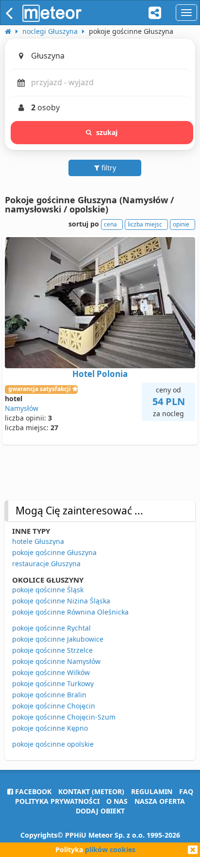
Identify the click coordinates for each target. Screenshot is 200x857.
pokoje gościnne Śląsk (47, 589)
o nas (117, 801)
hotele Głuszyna (38, 541)
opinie (181, 224)
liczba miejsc (145, 224)
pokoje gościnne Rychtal (51, 627)
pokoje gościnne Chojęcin (53, 705)
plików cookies (110, 849)
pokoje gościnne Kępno (50, 728)
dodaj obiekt (100, 810)
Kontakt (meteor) (91, 791)
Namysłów (21, 408)
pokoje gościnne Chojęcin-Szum (64, 717)
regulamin (151, 791)
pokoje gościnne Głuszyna (54, 552)
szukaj (107, 132)
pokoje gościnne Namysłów (56, 661)
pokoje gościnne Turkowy (53, 683)
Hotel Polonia (100, 373)
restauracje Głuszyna (46, 563)
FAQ (186, 791)
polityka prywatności (57, 801)
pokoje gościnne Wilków (51, 672)
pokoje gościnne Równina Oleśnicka (70, 611)
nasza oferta (159, 801)
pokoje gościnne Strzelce (52, 650)
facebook (32, 791)
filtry (108, 167)
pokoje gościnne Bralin (49, 694)
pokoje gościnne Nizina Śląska (61, 600)
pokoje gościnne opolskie (53, 744)
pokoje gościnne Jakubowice (57, 639)
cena (110, 224)
